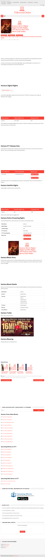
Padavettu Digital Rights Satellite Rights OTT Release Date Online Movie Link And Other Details (39, 380)
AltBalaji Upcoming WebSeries (7, 471)
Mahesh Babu (9, 2)
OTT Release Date (11, 35)
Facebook (7, 544)
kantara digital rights (8, 376)
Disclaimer (36, 2)
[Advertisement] (22, 49)
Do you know (4, 2)
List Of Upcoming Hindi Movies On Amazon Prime (10, 513)
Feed (6, 547)
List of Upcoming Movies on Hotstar (8, 510)
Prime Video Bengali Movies (7, 436)
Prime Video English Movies (8, 441)
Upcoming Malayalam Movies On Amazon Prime (10, 518)
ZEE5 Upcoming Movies (6, 454)
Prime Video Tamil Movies (7, 419)
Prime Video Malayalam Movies (8, 422)
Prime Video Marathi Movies (7, 433)
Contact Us (9, 3)
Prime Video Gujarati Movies (7, 439)
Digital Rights (3, 35)
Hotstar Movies (30, 2)
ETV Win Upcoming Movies (7, 474)
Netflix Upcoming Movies (6, 452)
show (11, 90)
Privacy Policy (4, 3)
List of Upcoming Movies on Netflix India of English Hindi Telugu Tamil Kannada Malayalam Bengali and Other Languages (23, 508)
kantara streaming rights (22, 377)
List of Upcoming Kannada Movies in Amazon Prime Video (12, 515)
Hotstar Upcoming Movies (7, 449)
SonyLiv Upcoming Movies (7, 457)
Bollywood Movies (23, 2)
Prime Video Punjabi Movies (7, 430)
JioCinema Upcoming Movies (7, 465)
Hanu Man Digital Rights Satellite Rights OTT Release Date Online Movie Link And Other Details (7, 380)
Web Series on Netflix (6, 484)
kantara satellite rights (13, 377)
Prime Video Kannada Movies (7, 428)
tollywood (11, 39)
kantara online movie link (29, 376)
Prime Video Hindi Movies (6, 425)
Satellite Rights (19, 35)
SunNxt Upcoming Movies (7, 463)
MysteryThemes (15, 555)
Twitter (7, 546)
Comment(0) (17, 39)
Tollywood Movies (16, 2)
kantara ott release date (37, 376)
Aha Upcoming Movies (6, 460)
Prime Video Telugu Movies (7, 417)
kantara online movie (21, 376)
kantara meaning (14, 376)
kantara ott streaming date (5, 377)
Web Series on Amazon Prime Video (8, 481)
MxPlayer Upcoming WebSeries (8, 468)
